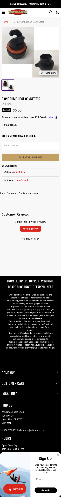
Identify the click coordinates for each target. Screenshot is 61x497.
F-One (8, 104)
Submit (45, 490)
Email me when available (30, 157)
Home (5, 22)
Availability (11, 166)
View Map (7, 423)
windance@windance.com (31, 430)
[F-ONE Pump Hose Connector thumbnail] (8, 85)
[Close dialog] (58, 455)
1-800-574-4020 (10, 430)
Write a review (31, 228)
